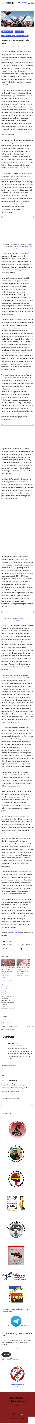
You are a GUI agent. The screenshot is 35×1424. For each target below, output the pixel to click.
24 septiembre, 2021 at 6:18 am (17, 1046)
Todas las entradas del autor (10, 1091)
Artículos (19, 31)
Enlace (17, 620)
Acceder (24, 2)
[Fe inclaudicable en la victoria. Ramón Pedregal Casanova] (23, 962)
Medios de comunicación (8, 1029)
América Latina (7, 31)
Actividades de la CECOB (17, 1385)
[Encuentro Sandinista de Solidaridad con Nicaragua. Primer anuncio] (8, 962)
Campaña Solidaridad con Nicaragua (15, 36)
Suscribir (6, 1354)
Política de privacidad (17, 1418)
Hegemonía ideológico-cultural (9, 1026)
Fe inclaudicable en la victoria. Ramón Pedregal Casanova (23, 969)
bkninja (27, 1414)
